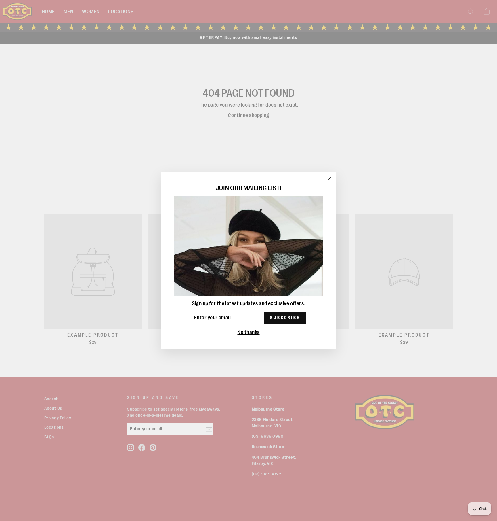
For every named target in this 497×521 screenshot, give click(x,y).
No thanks (248, 332)
